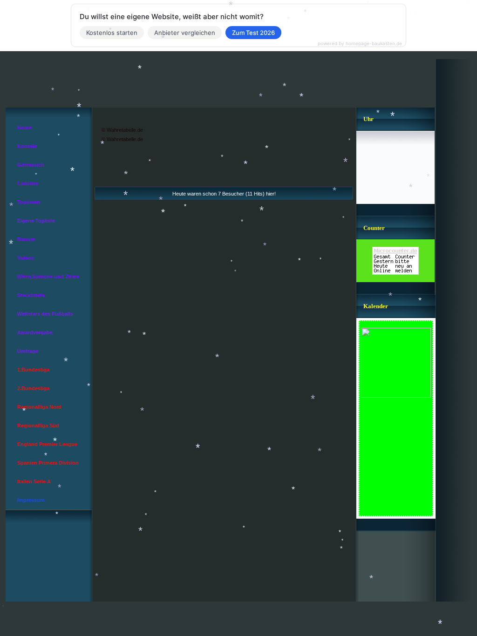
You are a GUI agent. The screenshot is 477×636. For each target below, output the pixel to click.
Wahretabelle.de (125, 130)
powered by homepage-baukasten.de (360, 43)
